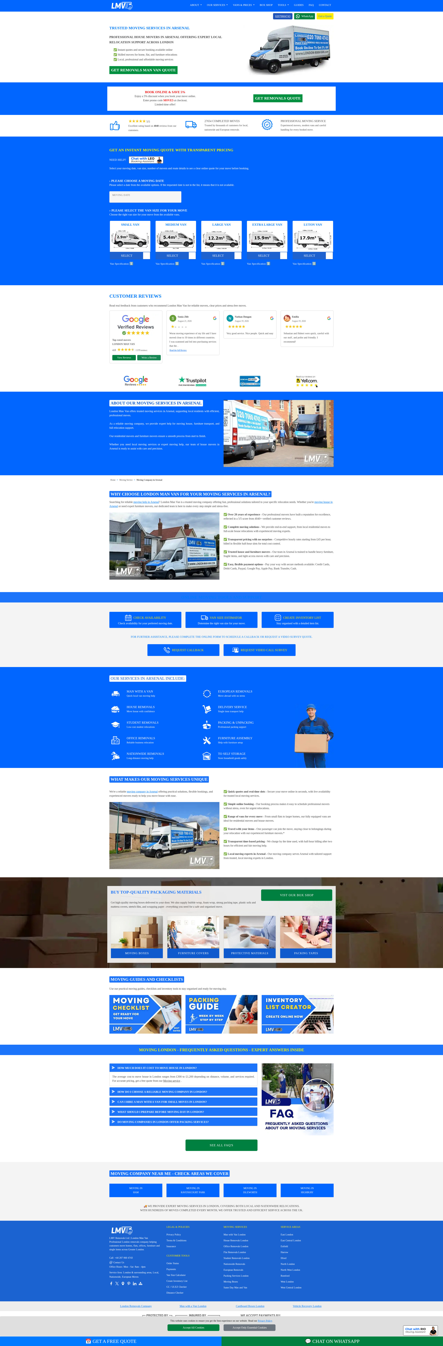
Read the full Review (178, 350)
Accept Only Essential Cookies (250, 1327)
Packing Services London (236, 1276)
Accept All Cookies (193, 1327)
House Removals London (236, 1240)
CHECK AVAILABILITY (145, 620)
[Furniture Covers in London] (193, 932)
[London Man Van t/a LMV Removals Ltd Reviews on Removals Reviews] (250, 382)
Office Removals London (236, 1246)
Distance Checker (174, 1292)
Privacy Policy (173, 1234)
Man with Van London (235, 1234)
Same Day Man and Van (235, 1287)
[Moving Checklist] (145, 1014)
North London (288, 1264)
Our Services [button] (216, 5)
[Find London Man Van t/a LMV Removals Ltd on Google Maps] (123, 1283)
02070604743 (282, 16)
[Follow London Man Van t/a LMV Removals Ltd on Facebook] (111, 1283)
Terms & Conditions (176, 1240)
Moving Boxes (137, 953)
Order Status (172, 1263)
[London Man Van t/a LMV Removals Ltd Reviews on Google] (136, 382)
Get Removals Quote (278, 98)
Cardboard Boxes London (250, 1306)
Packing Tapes (306, 953)
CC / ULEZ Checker (176, 1287)
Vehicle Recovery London (307, 1306)
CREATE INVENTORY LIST (298, 620)
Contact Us (116, 1262)
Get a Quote (325, 16)
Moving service (171, 1080)
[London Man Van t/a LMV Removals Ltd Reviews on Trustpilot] (192, 382)
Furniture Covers (193, 953)
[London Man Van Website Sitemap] (140, 1283)
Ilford (283, 1258)
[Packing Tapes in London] (306, 932)
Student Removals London (237, 1258)
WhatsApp (307, 16)
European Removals (233, 1270)
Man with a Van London (193, 1306)
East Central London (291, 1240)
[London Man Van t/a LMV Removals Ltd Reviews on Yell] (307, 382)
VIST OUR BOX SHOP (297, 895)
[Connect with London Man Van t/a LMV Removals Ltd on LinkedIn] (134, 1283)
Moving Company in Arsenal (149, 480)
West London (287, 1281)
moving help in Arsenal (146, 502)
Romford (285, 1276)
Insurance (171, 1246)
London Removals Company (136, 1306)
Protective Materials (249, 953)
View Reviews (124, 357)
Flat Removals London (235, 1252)
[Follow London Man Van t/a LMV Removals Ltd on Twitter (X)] (117, 1283)
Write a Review (149, 357)
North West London (290, 1270)
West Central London (291, 1287)
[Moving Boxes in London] (137, 932)
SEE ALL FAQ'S (221, 1145)
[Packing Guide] (221, 1014)
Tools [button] (282, 5)
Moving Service (126, 480)
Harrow (284, 1252)
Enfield (284, 1246)
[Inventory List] (298, 1014)
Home (112, 480)
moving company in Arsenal (142, 791)
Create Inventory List (176, 1281)
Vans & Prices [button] (242, 5)
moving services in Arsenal (159, 411)
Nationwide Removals (234, 1264)
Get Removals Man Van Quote (143, 70)
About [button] (195, 5)
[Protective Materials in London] (250, 932)
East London (287, 1234)
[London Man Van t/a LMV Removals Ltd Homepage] (121, 6)
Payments (171, 1269)
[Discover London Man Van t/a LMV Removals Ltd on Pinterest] (128, 1283)
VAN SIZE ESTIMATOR (221, 620)
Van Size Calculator (176, 1275)
